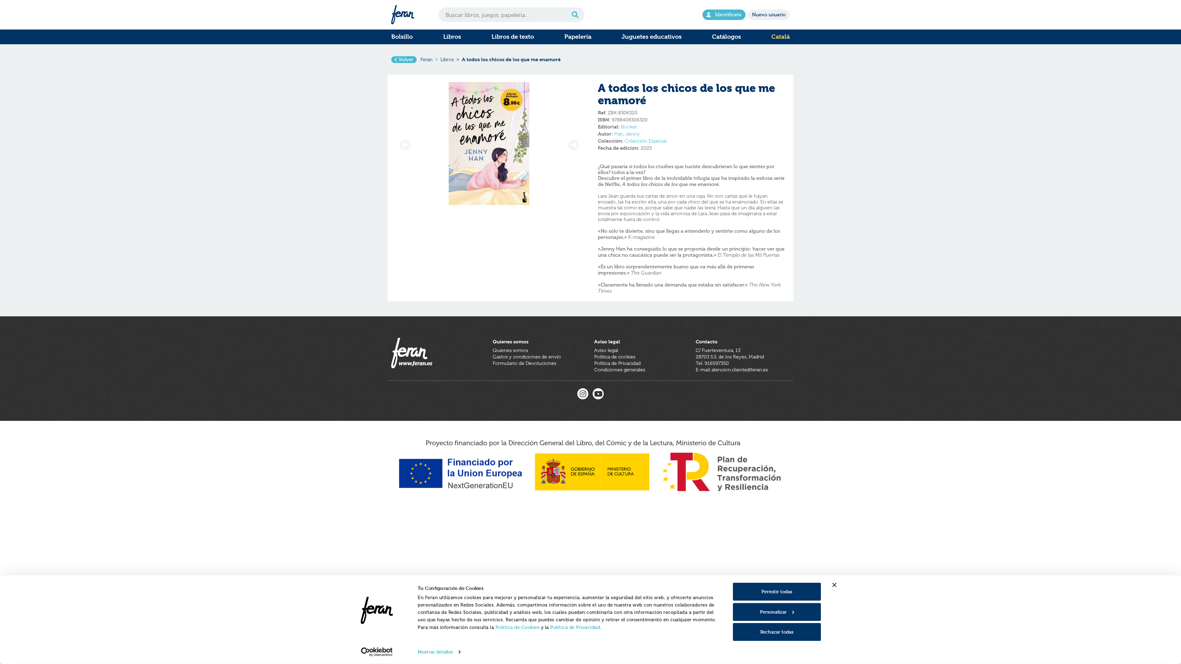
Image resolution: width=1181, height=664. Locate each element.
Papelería (577, 36)
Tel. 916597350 (712, 363)
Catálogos (726, 36)
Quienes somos (510, 350)
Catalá (780, 36)
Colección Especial (645, 141)
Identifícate (728, 15)
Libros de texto (512, 36)
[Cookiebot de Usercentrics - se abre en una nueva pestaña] (377, 652)
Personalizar (773, 612)
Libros (452, 36)
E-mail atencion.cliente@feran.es (732, 370)
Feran (426, 59)
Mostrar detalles (435, 652)
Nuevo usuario (769, 15)
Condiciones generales (619, 370)
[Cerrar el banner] (834, 585)
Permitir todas (776, 592)
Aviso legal (606, 350)
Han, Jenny (627, 134)
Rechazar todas (776, 632)
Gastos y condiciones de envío (527, 357)
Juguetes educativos (652, 36)
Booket (629, 127)
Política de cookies (614, 357)
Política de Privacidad (575, 627)
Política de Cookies (517, 627)
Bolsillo (402, 36)
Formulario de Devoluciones (524, 363)
